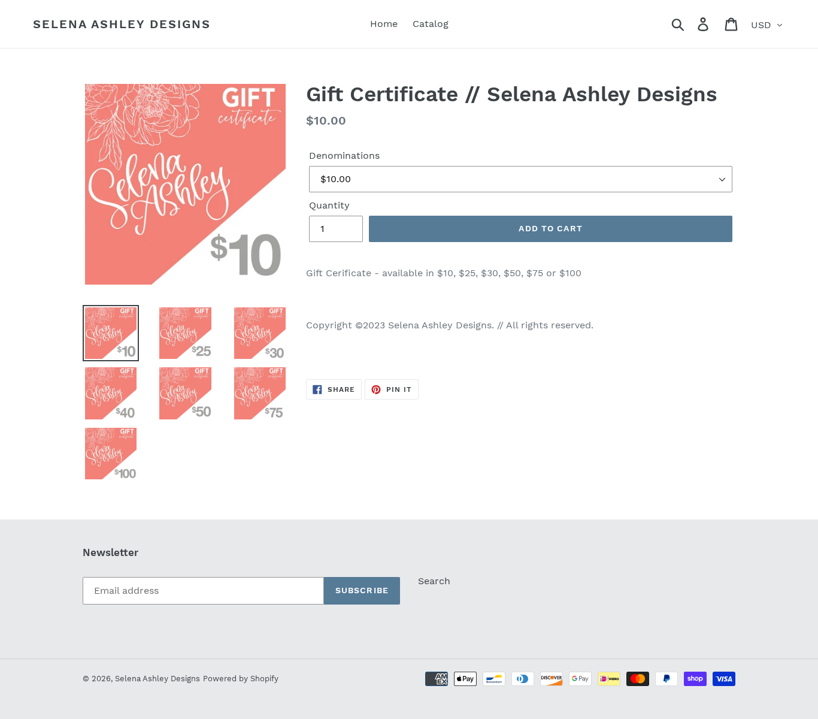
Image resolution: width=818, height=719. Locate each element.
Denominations (344, 155)
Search (434, 581)
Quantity (329, 205)
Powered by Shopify (240, 678)
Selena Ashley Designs (122, 24)
